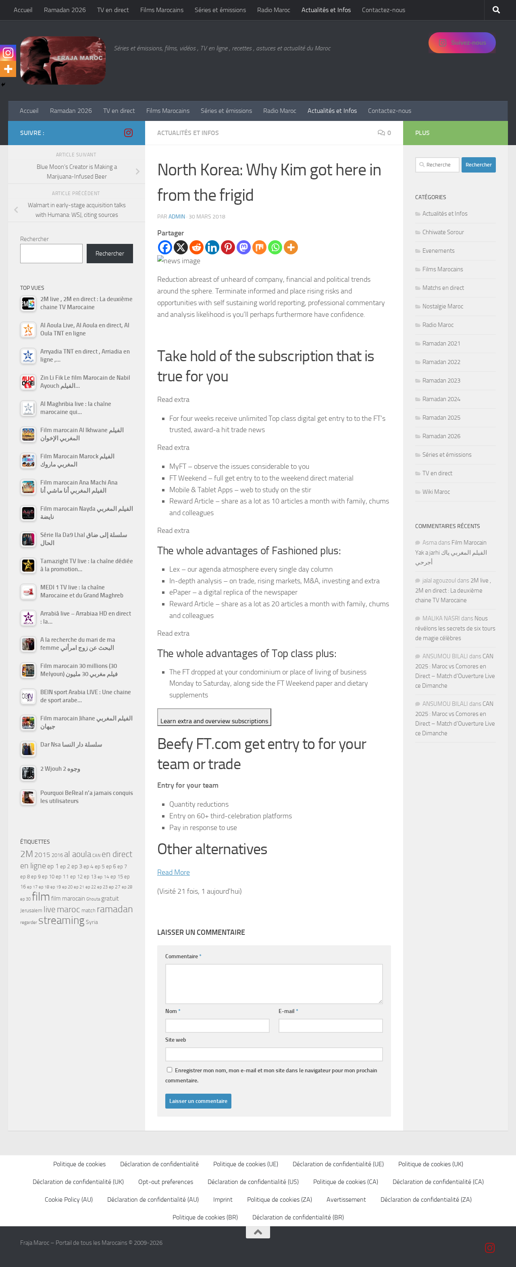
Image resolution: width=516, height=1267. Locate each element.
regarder (28, 922)
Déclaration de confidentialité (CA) (438, 1182)
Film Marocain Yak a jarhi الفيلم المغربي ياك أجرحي (451, 552)
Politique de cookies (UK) (430, 1164)
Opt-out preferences (165, 1182)
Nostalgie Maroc (442, 306)
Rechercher (34, 239)
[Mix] (259, 247)
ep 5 (100, 866)
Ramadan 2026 (65, 10)
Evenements (438, 250)
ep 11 (62, 876)
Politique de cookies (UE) (245, 1164)
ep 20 (67, 887)
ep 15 (116, 877)
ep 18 (44, 887)
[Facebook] (165, 247)
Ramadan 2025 (441, 417)
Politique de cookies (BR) (205, 1217)
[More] (291, 247)
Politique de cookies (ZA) (279, 1199)
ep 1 (53, 866)
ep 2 (65, 866)
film (41, 897)
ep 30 (25, 899)
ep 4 (88, 866)
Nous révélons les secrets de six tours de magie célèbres (455, 628)
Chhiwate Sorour (443, 232)
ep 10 (48, 877)
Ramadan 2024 (441, 399)
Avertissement (346, 1199)
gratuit (110, 898)
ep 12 (76, 877)
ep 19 (55, 887)
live (50, 909)
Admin (177, 216)
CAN (96, 855)
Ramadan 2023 (441, 380)
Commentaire (183, 956)
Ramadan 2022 (441, 362)
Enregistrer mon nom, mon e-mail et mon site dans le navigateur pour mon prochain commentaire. (271, 1075)
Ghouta (93, 899)
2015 (42, 855)
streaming (61, 920)
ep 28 (127, 887)
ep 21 (79, 887)
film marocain (68, 898)
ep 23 (102, 887)
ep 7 (122, 866)
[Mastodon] (244, 247)
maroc (68, 909)
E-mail (288, 1011)
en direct (117, 854)
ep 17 (32, 887)
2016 (57, 855)
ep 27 (115, 887)
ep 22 (90, 887)
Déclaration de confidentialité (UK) (78, 1182)
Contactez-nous (383, 10)
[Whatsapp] (275, 247)
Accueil (23, 10)
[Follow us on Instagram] (128, 132)
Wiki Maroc (436, 491)
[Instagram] (8, 53)
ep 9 (36, 877)
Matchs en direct (443, 287)
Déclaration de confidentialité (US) (253, 1182)
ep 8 (25, 877)
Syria (92, 922)
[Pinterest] (228, 247)
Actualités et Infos (326, 10)
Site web (175, 1039)
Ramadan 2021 (441, 343)
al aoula (77, 854)
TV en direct (113, 10)
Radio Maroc (273, 10)
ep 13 (90, 877)
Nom (173, 1011)
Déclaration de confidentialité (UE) (338, 1164)
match (88, 910)
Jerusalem (31, 910)
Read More (173, 872)
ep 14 (103, 877)
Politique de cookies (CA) (345, 1182)
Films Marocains (161, 10)
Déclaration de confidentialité (159, 1164)
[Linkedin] (212, 247)
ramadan (115, 909)
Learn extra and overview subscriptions (214, 721)
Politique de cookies (79, 1164)
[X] (181, 247)
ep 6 (111, 866)
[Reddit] (196, 247)
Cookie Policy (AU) (69, 1199)
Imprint (223, 1199)
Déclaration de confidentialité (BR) (298, 1217)
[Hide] (3, 84)
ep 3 (76, 866)
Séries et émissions (220, 10)
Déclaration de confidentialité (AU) (153, 1199)
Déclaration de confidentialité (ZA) (426, 1199)
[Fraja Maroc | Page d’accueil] (63, 60)
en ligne (33, 865)
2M (26, 854)
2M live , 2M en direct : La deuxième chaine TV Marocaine (453, 590)
